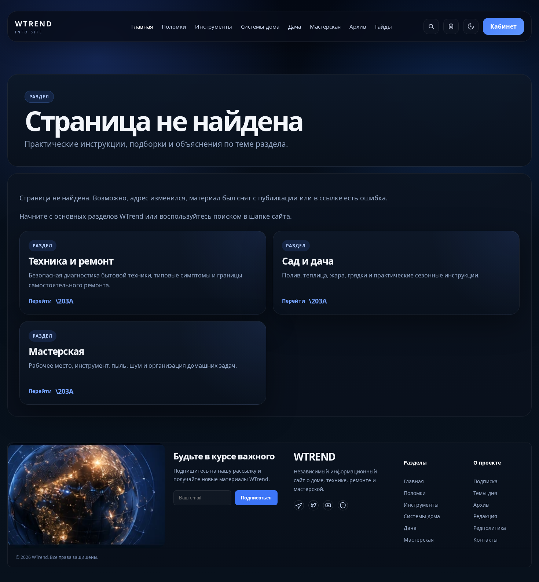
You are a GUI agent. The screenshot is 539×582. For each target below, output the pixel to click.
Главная (142, 26)
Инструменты (213, 26)
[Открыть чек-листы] (451, 26)
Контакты (485, 539)
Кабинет (503, 26)
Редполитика (489, 527)
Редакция (485, 516)
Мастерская (325, 26)
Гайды (383, 26)
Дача (294, 26)
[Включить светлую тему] (470, 26)
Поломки (174, 26)
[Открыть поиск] (431, 26)
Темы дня (485, 493)
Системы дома (260, 26)
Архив (357, 26)
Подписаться (256, 498)
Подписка (485, 481)
